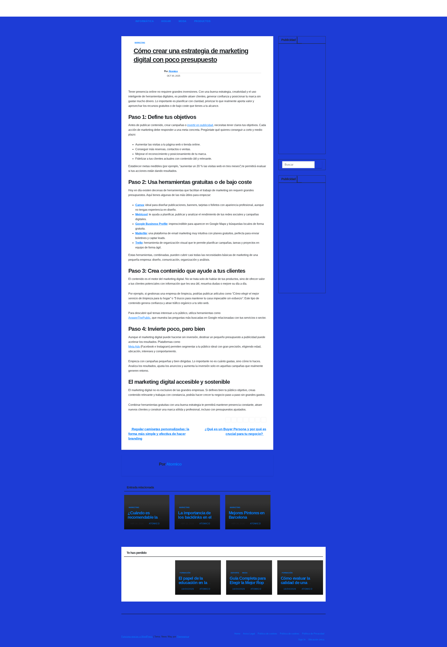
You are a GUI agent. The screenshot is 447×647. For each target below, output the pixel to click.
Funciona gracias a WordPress (137, 636)
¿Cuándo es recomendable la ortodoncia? (142, 517)
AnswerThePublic (139, 317)
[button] (325, 21)
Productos (202, 21)
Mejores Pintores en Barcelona (247, 515)
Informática (144, 21)
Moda (182, 21)
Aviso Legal (249, 633)
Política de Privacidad (313, 633)
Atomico (173, 71)
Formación (185, 573)
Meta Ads (134, 346)
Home (237, 633)
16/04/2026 (188, 589)
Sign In (301, 639)
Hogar (166, 21)
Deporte (235, 573)
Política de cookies (267, 633)
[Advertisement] (302, 99)
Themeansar (183, 636)
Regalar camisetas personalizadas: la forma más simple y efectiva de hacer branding (158, 433)
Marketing (140, 43)
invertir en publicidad (200, 125)
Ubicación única (316, 639)
